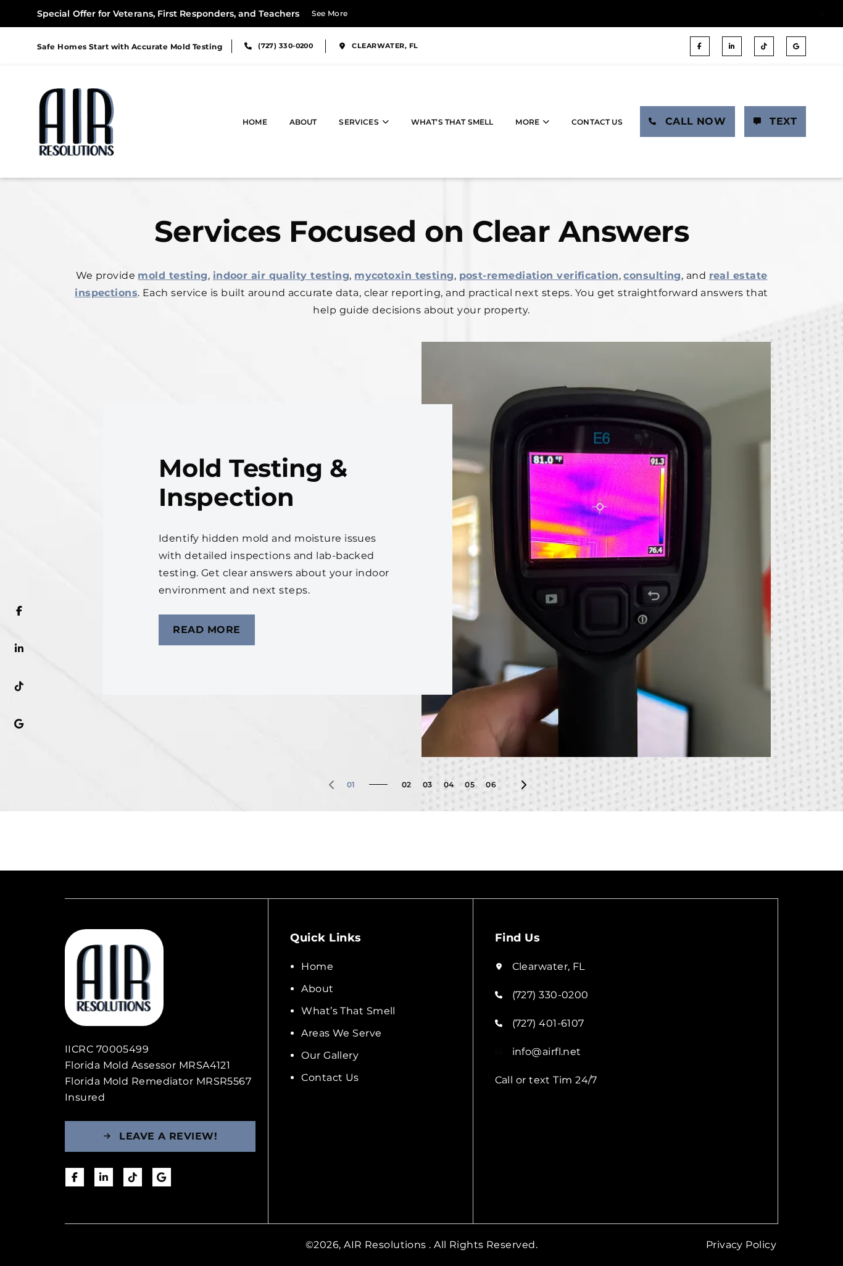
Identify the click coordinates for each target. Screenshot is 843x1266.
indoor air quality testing (281, 275)
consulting (652, 275)
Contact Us (597, 121)
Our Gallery (330, 1055)
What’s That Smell (452, 121)
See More (330, 13)
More (527, 121)
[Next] (523, 785)
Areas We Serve (341, 1033)
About (303, 121)
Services (358, 121)
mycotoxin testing (404, 275)
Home (255, 121)
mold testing (172, 275)
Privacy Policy (741, 1245)
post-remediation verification (539, 275)
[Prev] (332, 785)
